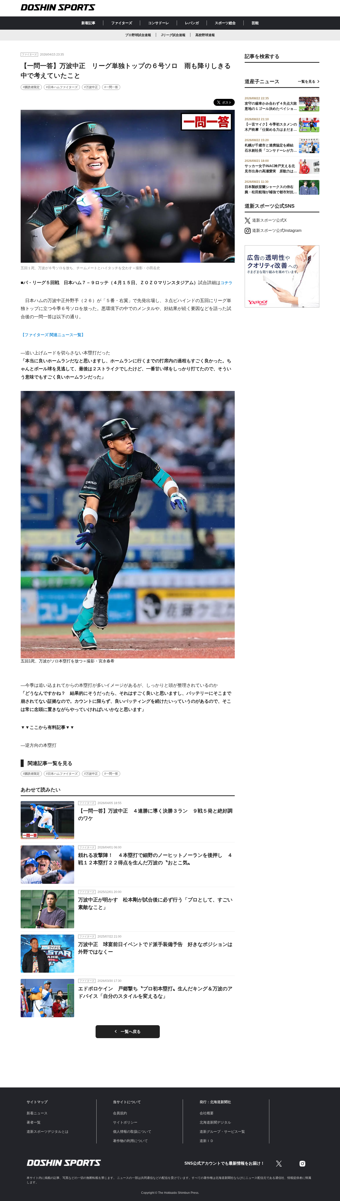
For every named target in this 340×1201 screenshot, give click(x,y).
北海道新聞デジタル (215, 1122)
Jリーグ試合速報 (173, 35)
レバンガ (192, 23)
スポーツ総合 (225, 23)
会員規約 (120, 1113)
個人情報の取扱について (132, 1132)
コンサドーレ (158, 23)
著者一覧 (34, 1122)
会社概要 (207, 1113)
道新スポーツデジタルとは (47, 1132)
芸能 (255, 23)
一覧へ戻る (131, 1031)
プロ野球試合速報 (138, 35)
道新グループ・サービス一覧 (222, 1132)
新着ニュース (37, 1113)
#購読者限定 (31, 87)
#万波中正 (91, 87)
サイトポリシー (125, 1122)
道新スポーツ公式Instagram (276, 230)
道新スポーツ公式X (269, 220)
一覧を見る (306, 81)
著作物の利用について (130, 1141)
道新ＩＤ (207, 1141)
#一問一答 (111, 87)
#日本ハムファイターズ (62, 87)
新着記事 (88, 23)
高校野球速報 (205, 35)
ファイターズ (121, 23)
